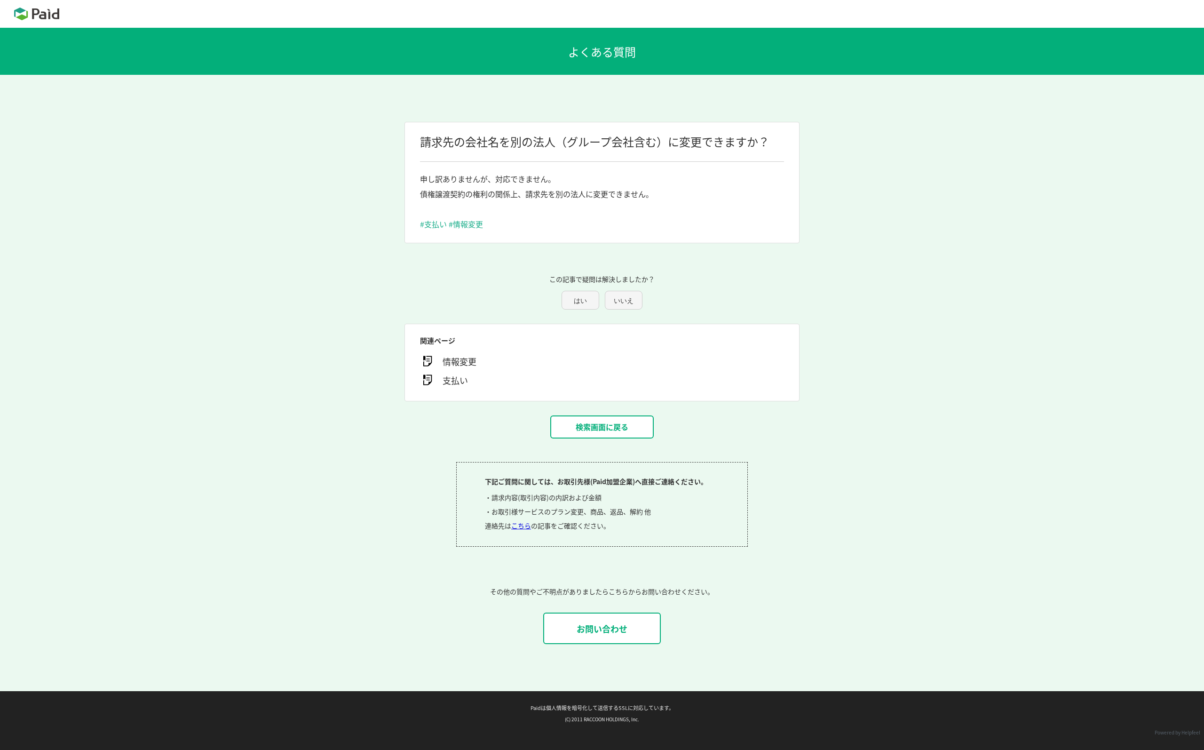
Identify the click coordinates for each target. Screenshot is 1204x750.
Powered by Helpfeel (1177, 732)
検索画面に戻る (602, 426)
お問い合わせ (602, 628)
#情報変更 (466, 224)
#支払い (433, 224)
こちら (521, 525)
